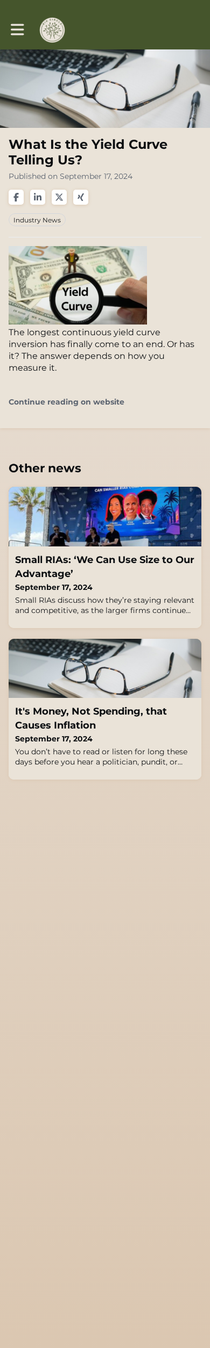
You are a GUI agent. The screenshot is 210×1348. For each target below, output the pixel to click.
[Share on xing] (80, 197)
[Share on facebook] (16, 197)
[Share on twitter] (59, 197)
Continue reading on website (66, 402)
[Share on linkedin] (37, 197)
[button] (17, 29)
